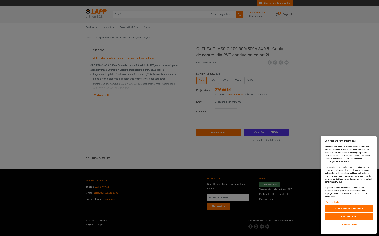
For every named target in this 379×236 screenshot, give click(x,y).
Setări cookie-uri (349, 224)
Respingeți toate (348, 216)
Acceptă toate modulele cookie (348, 208)
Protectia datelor (332, 202)
